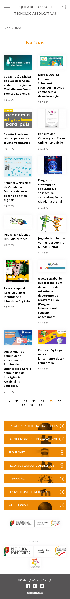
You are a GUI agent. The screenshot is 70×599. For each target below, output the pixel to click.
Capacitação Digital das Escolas (34, 426)
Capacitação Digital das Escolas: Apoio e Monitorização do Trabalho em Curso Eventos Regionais (18, 85)
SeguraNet (17, 452)
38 (31, 405)
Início (7, 28)
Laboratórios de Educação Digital (35, 439)
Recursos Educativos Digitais (31, 465)
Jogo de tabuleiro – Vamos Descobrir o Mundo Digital (51, 242)
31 (16, 401)
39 (40, 405)
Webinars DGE (19, 505)
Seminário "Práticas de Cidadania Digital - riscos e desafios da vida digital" (18, 191)
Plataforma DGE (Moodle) (28, 491)
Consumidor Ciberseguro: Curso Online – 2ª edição (51, 138)
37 (23, 405)
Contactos (35, 541)
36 (59, 401)
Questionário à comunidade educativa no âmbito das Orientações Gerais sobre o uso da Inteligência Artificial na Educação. (17, 369)
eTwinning (17, 478)
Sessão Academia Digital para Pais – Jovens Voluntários (17, 138)
